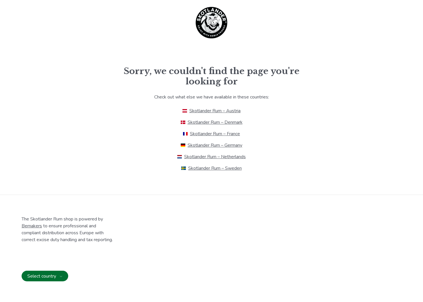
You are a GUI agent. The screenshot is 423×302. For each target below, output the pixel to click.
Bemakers (32, 226)
